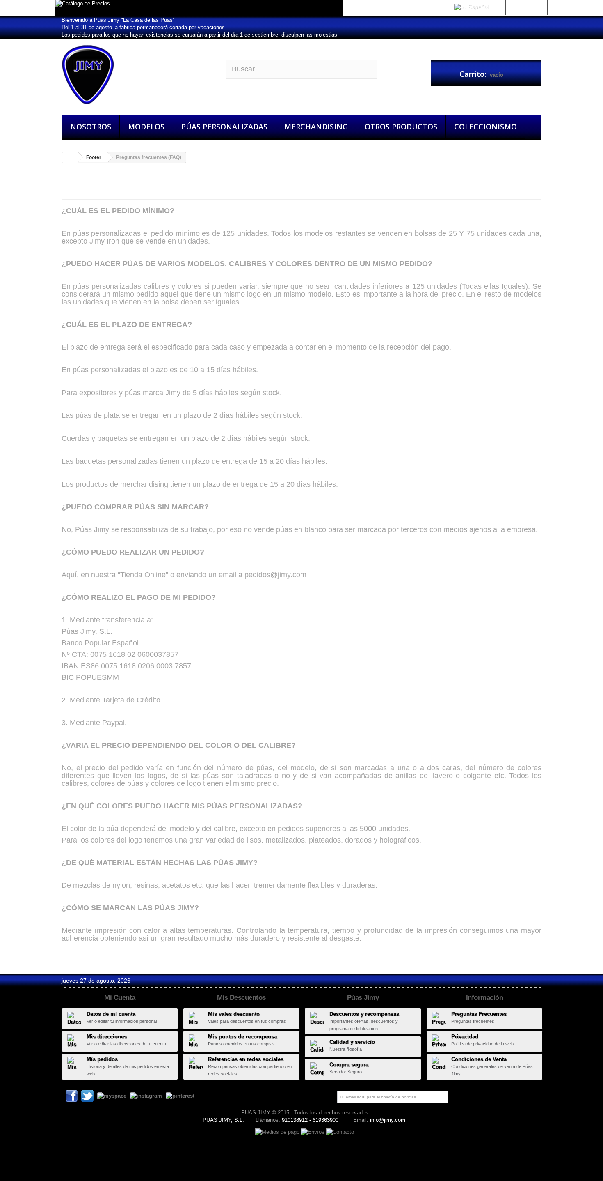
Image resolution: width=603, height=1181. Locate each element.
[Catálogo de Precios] (199, 8)
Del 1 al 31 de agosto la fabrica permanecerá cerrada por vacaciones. (144, 27)
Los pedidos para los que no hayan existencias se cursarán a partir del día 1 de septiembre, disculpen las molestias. (200, 35)
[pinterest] (180, 1095)
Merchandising (316, 126)
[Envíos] (313, 1131)
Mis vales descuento (234, 1014)
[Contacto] (340, 1131)
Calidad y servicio (352, 1042)
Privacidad (464, 1037)
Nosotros (90, 126)
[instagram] (146, 1095)
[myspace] (111, 1095)
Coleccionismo (485, 126)
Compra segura (348, 1064)
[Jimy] (137, 74)
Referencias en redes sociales (245, 1059)
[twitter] (87, 1095)
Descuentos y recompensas (364, 1014)
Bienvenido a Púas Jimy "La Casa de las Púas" (118, 20)
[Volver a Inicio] (70, 157)
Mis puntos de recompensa (242, 1037)
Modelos (146, 126)
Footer (93, 157)
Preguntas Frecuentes (479, 1014)
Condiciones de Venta (479, 1059)
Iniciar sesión (526, 7)
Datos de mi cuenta (111, 1014)
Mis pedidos (102, 1059)
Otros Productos (401, 126)
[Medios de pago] (278, 1131)
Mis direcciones (107, 1037)
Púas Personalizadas (224, 126)
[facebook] (72, 1095)
